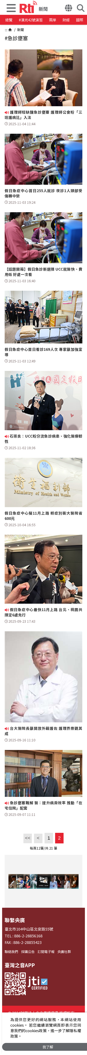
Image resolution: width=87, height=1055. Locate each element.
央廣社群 (64, 951)
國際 (79, 19)
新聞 (20, 29)
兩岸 (52, 19)
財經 (66, 19)
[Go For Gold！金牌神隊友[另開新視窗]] (43, 881)
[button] (11, 7)
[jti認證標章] (37, 983)
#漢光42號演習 (31, 19)
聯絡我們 (11, 951)
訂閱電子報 (46, 951)
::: (6, 29)
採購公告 (28, 951)
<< (26, 838)
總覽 (8, 19)
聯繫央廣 (15, 920)
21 (51, 848)
